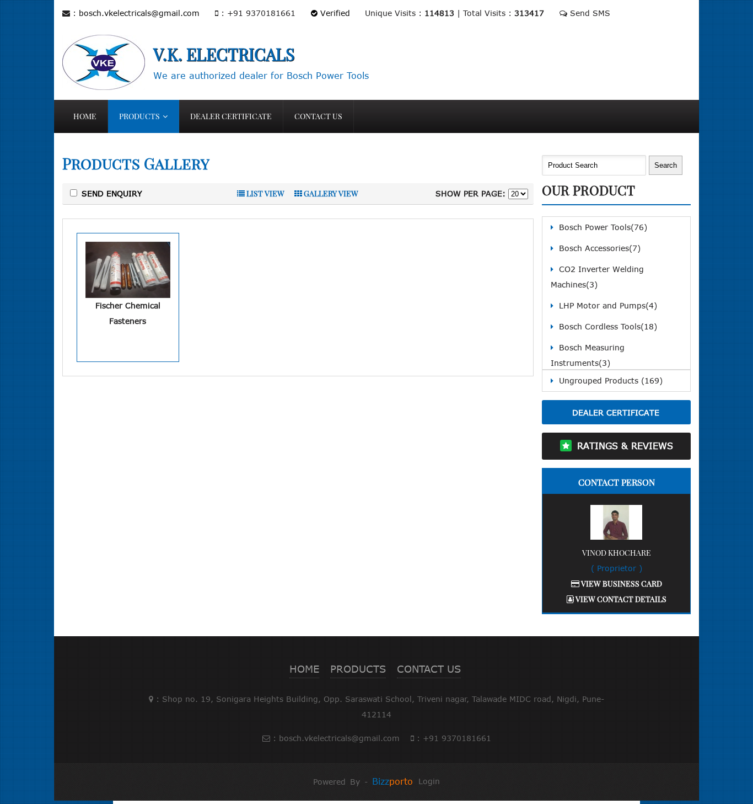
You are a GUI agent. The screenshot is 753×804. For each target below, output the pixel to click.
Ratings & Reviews (625, 446)
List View (264, 193)
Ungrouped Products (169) (611, 380)
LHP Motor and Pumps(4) (608, 305)
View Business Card (620, 583)
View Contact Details (620, 599)
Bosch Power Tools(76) (603, 227)
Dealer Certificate (231, 116)
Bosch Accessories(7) (600, 248)
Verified (334, 13)
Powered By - (363, 781)
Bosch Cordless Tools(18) (608, 326)
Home (84, 116)
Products (139, 116)
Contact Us (318, 116)
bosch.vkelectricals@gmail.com (139, 13)
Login (429, 781)
